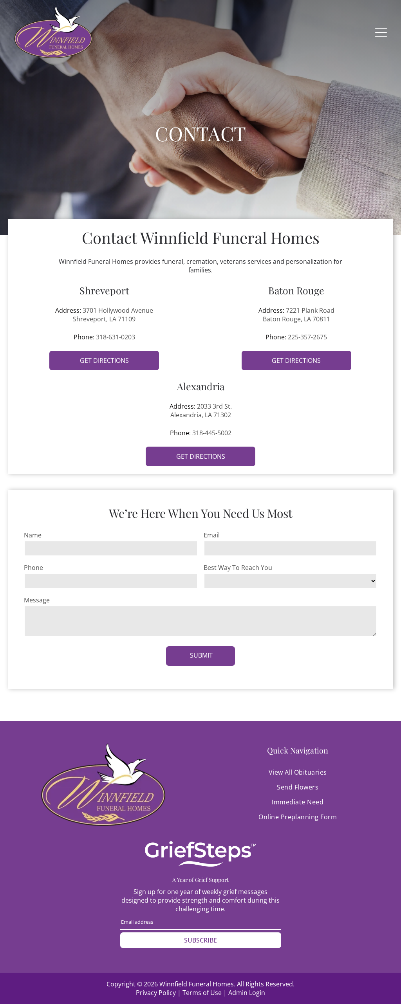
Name (33, 535)
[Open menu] (381, 32)
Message (37, 600)
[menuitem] (298, 772)
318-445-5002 (211, 433)
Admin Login (246, 992)
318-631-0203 (115, 337)
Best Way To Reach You (238, 567)
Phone (33, 567)
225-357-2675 (307, 337)
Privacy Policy (156, 992)
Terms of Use (202, 992)
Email (212, 535)
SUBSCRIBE (200, 940)
